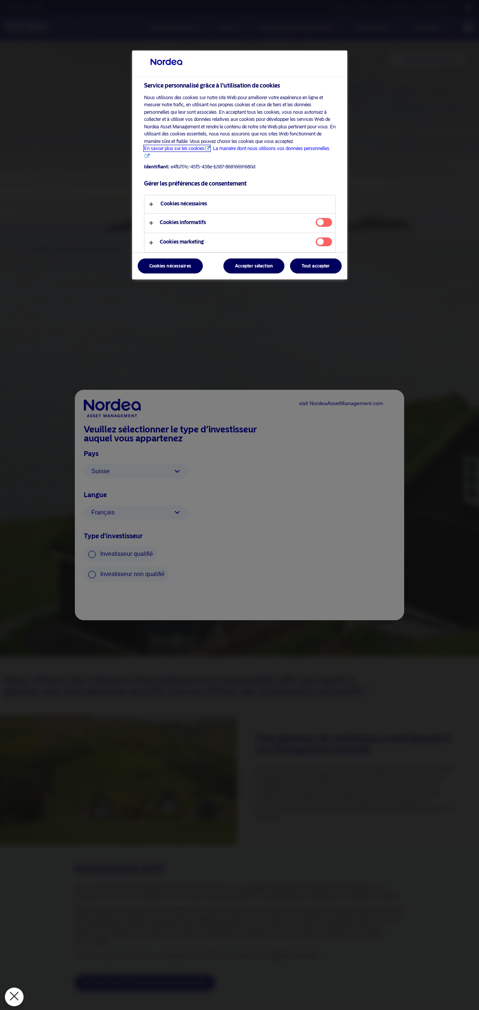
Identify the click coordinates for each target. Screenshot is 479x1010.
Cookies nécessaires (170, 266)
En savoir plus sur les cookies (174, 148)
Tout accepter (316, 266)
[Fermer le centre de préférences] (14, 997)
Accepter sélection (254, 266)
